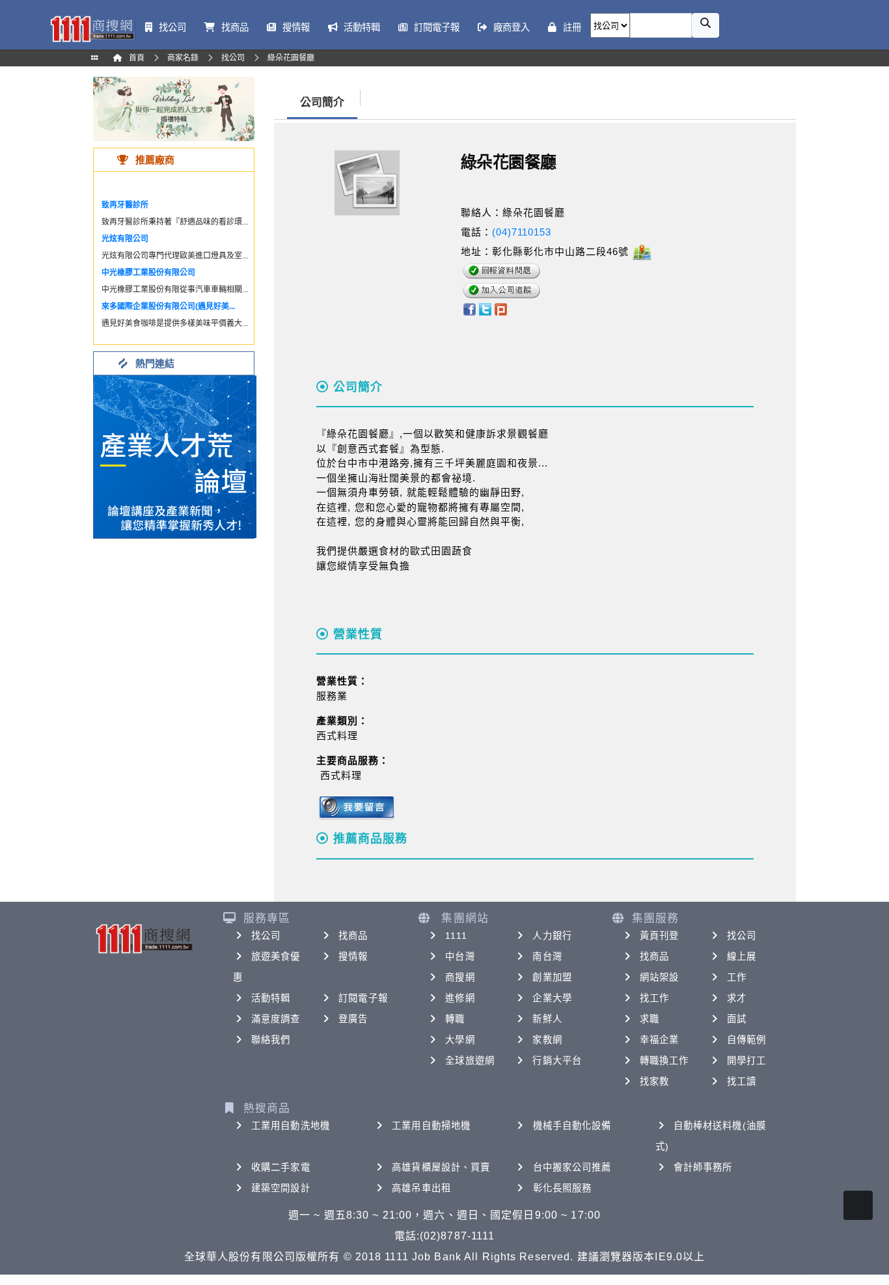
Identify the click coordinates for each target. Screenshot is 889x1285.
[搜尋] (705, 25)
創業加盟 (551, 977)
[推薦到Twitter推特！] (485, 308)
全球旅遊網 (470, 1060)
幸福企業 (659, 1040)
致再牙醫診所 (125, 205)
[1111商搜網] (91, 27)
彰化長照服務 (562, 1188)
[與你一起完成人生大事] (173, 108)
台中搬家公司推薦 (572, 1167)
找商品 (353, 935)
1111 (456, 935)
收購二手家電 (280, 1167)
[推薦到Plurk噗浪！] (501, 308)
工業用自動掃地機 (431, 1125)
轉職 (455, 1019)
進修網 (459, 998)
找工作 (654, 998)
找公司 (265, 935)
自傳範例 (746, 1040)
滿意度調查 (276, 1019)
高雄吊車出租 (421, 1188)
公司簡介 (322, 102)
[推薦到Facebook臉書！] (469, 308)
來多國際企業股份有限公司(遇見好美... (168, 306)
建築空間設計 (280, 1188)
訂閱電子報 (363, 998)
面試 (736, 1019)
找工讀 (741, 1081)
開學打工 (746, 1060)
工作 (736, 977)
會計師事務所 (703, 1167)
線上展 (741, 956)
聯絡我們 (270, 1040)
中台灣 (459, 956)
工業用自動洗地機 (290, 1125)
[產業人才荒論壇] (175, 455)
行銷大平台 (557, 1060)
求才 (736, 998)
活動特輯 (270, 998)
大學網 (459, 1040)
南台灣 (547, 956)
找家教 (654, 1081)
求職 (649, 1019)
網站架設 (659, 977)
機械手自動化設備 (572, 1125)
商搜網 (459, 977)
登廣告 (353, 1019)
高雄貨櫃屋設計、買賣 (441, 1167)
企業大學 (551, 998)
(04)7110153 (521, 231)
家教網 (547, 1040)
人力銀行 (551, 935)
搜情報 (353, 956)
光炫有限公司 (125, 238)
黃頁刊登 (659, 935)
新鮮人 (547, 1019)
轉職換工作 (664, 1060)
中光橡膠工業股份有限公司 (148, 272)
